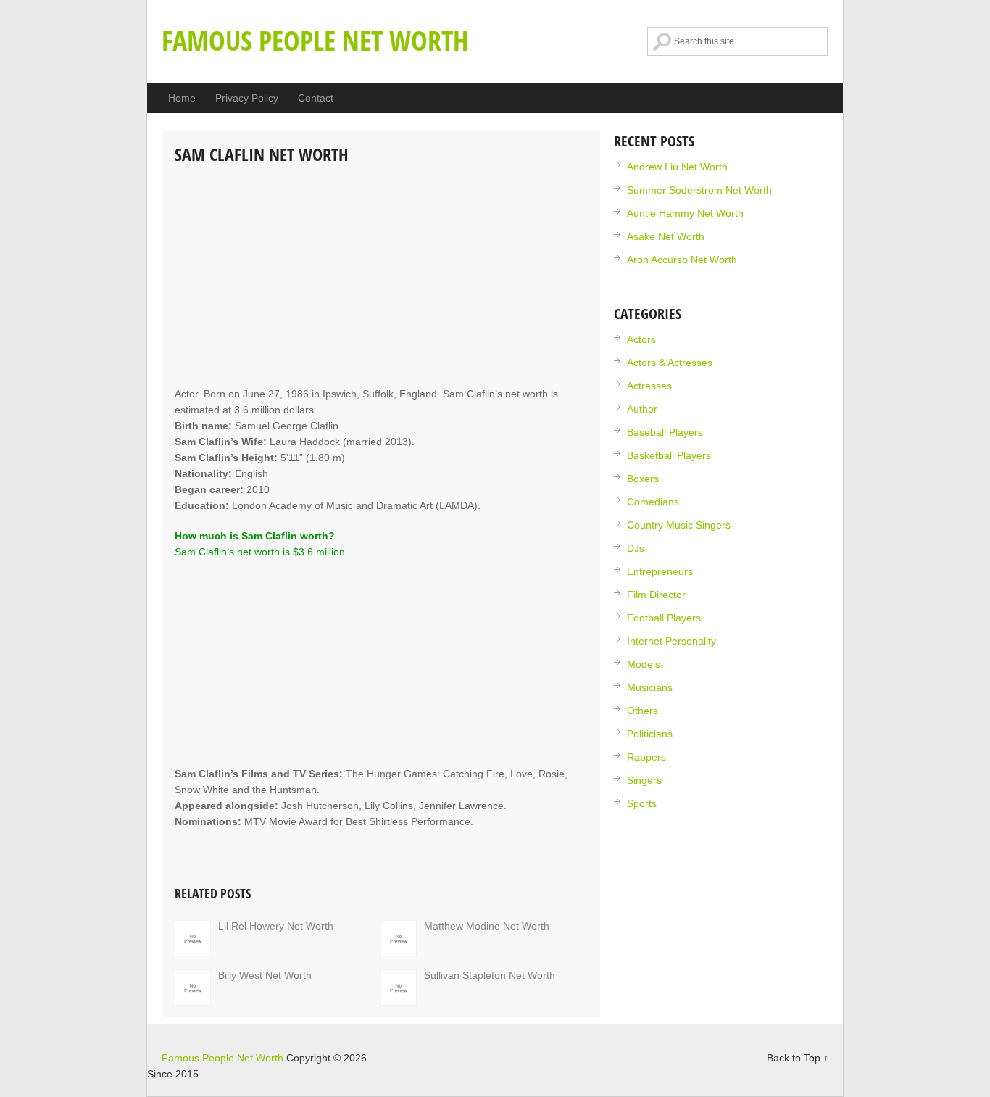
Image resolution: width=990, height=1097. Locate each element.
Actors (641, 339)
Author (642, 409)
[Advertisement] (381, 276)
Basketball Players (669, 455)
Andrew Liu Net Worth (677, 167)
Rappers (646, 757)
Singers (644, 780)
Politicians (650, 734)
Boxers (643, 478)
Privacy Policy (246, 98)
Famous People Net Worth (315, 40)
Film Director (656, 594)
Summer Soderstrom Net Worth (699, 190)
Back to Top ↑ (797, 1058)
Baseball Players (665, 432)
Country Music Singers (679, 525)
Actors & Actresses (669, 362)
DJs (635, 548)
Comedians (653, 502)
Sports (642, 803)
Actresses (649, 386)
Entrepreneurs (660, 571)
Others (642, 710)
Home (182, 98)
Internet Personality (671, 641)
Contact (315, 98)
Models (643, 664)
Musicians (650, 687)
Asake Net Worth (665, 236)
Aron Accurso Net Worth (682, 259)
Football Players (664, 618)
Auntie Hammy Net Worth (685, 213)
